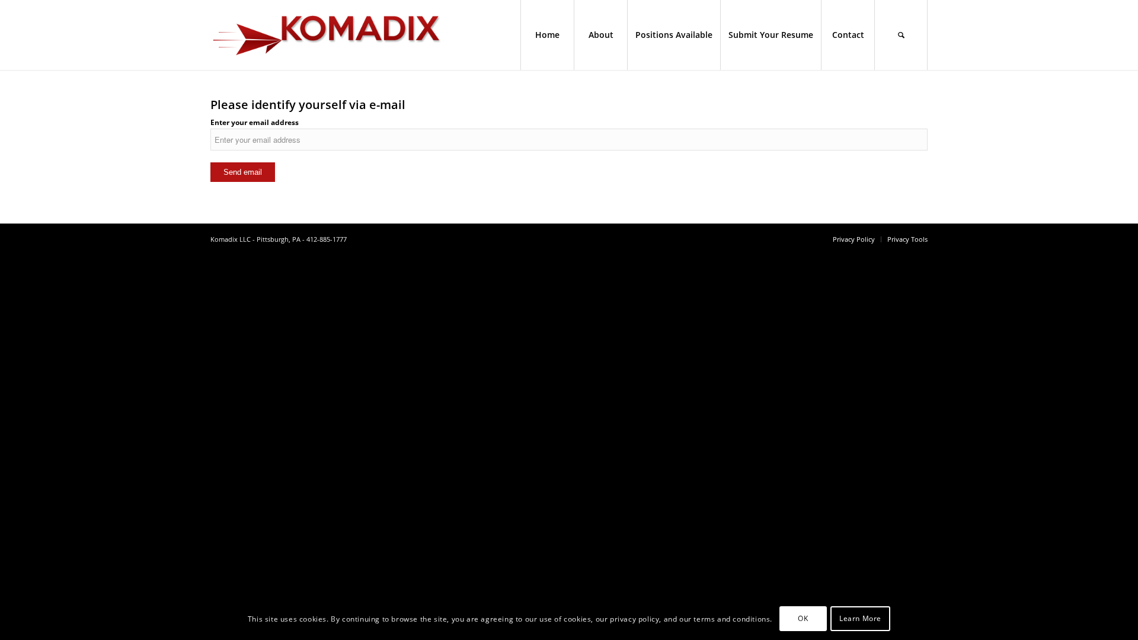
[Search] (901, 35)
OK (803, 619)
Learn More (860, 619)
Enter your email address (254, 122)
